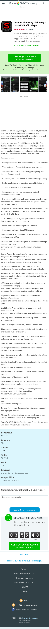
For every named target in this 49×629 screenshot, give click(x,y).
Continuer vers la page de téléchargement (24, 546)
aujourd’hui (26, 46)
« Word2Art (24, 554)
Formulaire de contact (24, 582)
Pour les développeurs (24, 573)
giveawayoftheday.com (29, 618)
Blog (24, 591)
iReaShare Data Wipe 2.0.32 (28, 518)
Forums (24, 587)
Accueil (24, 569)
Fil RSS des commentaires (27, 605)
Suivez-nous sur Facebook (26, 609)
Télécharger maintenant (24, 58)
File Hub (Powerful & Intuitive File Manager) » (24, 561)
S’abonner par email (24, 578)
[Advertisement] (24, 14)
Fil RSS (27, 601)
